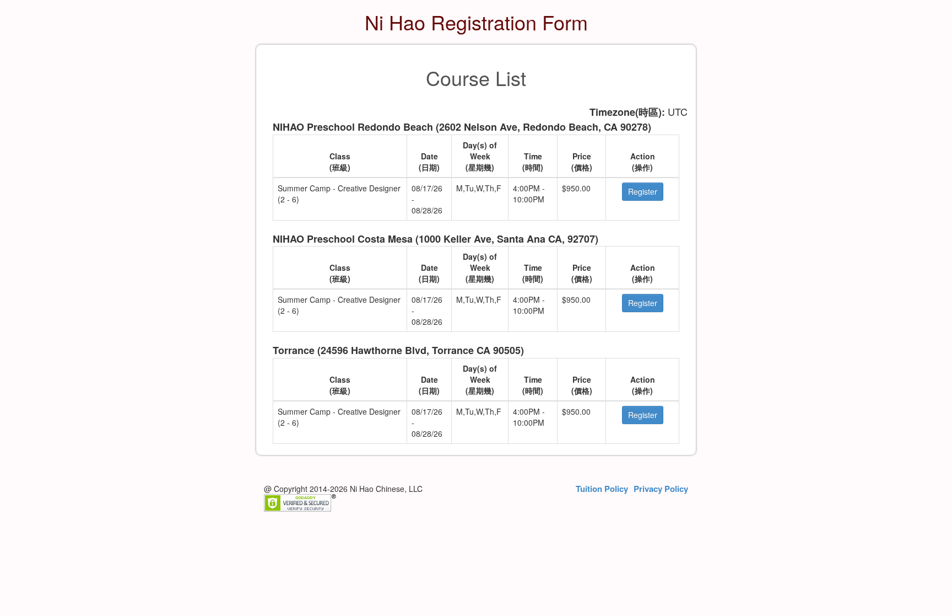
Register (642, 191)
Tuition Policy (602, 489)
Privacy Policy (661, 489)
